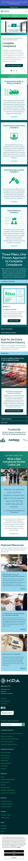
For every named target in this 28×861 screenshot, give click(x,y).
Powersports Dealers (6, 763)
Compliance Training (6, 806)
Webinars (3, 785)
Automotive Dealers (6, 752)
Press (2, 834)
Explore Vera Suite (14, 320)
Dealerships (4, 353)
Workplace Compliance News (8, 790)
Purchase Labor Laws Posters (8, 793)
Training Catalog (5, 817)
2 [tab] (14, 70)
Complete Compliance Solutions (9, 744)
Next (24, 71)
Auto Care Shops (5, 758)
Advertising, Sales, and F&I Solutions (10, 739)
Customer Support (5, 701)
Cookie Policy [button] (13, 845)
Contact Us (4, 698)
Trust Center (4, 703)
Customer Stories (5, 787)
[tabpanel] (14, 43)
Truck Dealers (4, 766)
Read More (23, 588)
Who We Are (4, 826)
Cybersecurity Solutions (7, 736)
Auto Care (4, 423)
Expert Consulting (6, 329)
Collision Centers (6, 419)
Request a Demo (14, 7)
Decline (14, 854)
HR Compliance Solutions (7, 741)
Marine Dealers (4, 760)
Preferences (14, 857)
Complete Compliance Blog (7, 779)
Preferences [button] (19, 847)
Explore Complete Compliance (14, 65)
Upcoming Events (5, 782)
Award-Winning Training (8, 333)
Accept (14, 851)
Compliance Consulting (6, 804)
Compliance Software (8, 281)
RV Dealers (3, 768)
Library (2, 777)
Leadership (3, 828)
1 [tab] (11, 70)
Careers (3, 831)
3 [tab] (16, 70)
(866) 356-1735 (5, 686)
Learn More (14, 116)
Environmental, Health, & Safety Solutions (11, 733)
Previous (4, 71)
